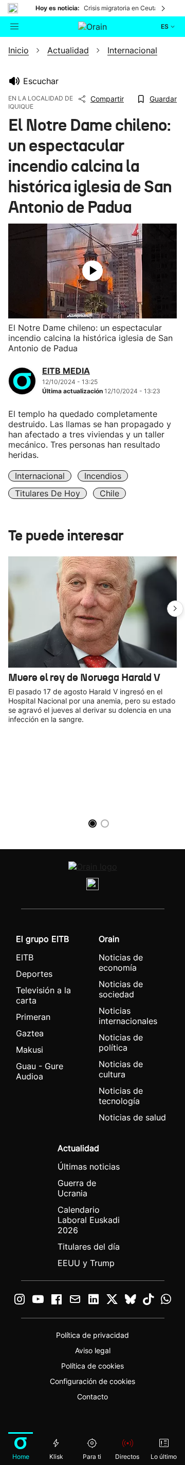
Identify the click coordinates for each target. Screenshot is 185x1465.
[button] (175, 608)
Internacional (40, 476)
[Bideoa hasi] (92, 270)
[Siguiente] (164, 8)
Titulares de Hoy (47, 493)
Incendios (102, 476)
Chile (109, 493)
